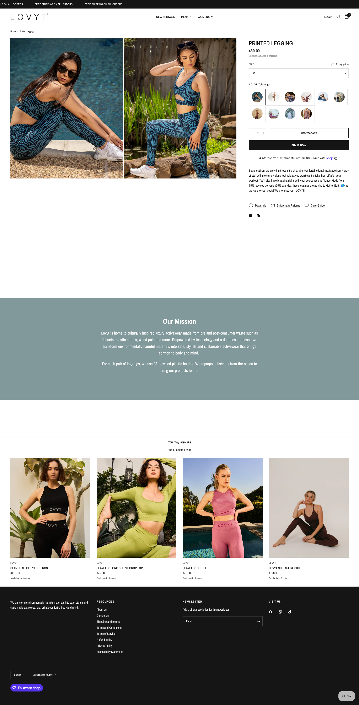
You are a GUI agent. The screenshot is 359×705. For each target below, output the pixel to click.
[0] (346, 17)
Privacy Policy (104, 645)
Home (13, 31)
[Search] (338, 17)
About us (102, 609)
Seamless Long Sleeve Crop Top (120, 568)
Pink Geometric (306, 113)
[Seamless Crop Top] (223, 508)
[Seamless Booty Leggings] (50, 508)
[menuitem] (165, 16)
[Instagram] (283, 611)
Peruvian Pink (273, 113)
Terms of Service (106, 633)
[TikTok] (293, 611)
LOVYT (14, 562)
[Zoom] (114, 46)
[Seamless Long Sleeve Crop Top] (137, 508)
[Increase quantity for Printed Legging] (264, 133)
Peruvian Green (339, 97)
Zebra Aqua (257, 97)
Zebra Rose (306, 97)
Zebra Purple (290, 97)
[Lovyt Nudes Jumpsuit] (309, 508)
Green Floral (290, 113)
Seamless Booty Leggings (29, 568)
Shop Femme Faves (179, 450)
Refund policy (104, 639)
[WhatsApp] (251, 215)
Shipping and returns (108, 621)
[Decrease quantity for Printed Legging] (252, 133)
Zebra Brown (273, 97)
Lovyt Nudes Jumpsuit (284, 568)
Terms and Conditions (109, 627)
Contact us (103, 615)
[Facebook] (273, 611)
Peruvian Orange (257, 113)
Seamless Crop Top (196, 568)
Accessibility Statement (110, 652)
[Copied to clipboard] (259, 215)
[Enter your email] (258, 621)
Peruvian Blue (323, 97)
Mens (184, 17)
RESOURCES (105, 601)
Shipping (253, 56)
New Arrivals (165, 17)
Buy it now (298, 145)
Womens (204, 17)
